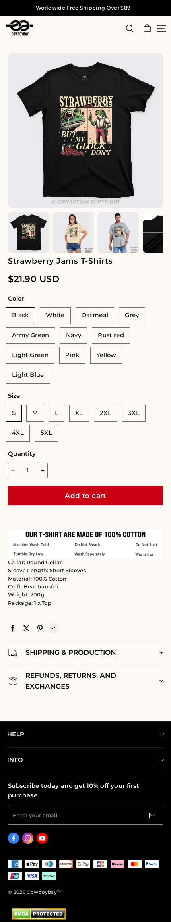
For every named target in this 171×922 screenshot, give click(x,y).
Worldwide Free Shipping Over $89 (83, 8)
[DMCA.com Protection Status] (39, 918)
